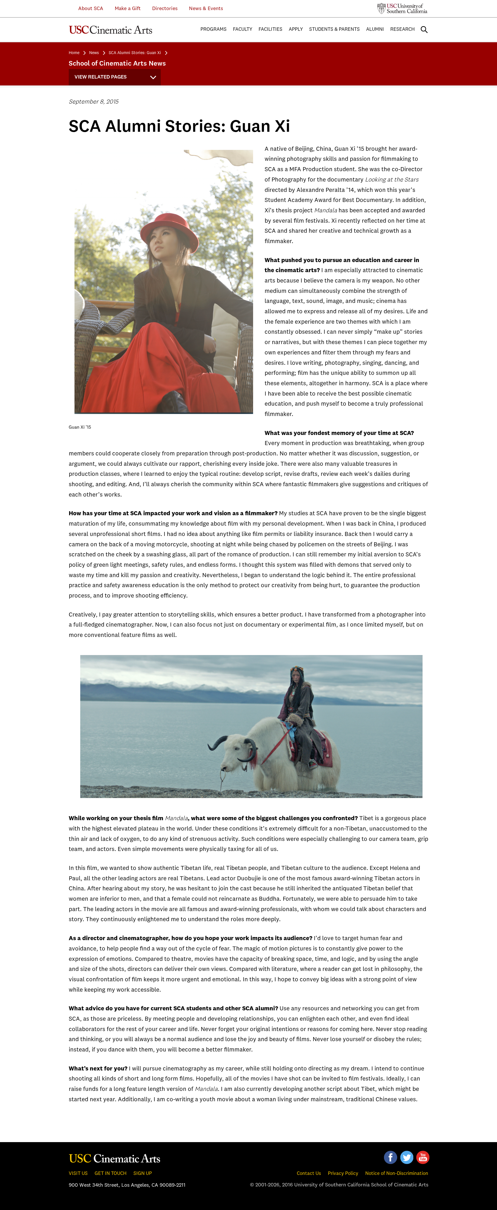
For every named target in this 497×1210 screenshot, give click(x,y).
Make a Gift (128, 8)
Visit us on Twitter (406, 1157)
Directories (164, 8)
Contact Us (309, 1173)
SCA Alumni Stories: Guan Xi (135, 53)
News (94, 53)
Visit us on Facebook (390, 1157)
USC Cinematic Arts (115, 1158)
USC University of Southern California (402, 8)
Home (74, 53)
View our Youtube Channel (422, 1157)
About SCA (86, 8)
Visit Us (78, 1173)
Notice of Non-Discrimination (396, 1173)
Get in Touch (111, 1173)
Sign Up (142, 1173)
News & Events (206, 8)
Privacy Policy (343, 1173)
